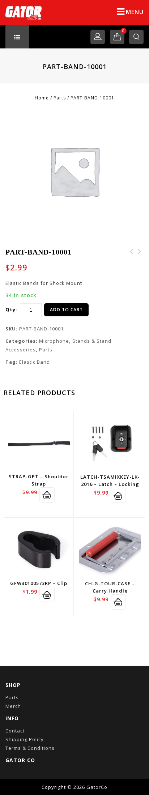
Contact (15, 730)
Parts (60, 98)
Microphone (54, 341)
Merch (13, 706)
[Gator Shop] (23, 12)
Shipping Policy (24, 739)
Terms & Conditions (30, 748)
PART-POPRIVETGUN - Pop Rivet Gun (132, 260)
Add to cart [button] (47, 495)
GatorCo (96, 787)
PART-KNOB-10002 (140, 256)
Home (42, 98)
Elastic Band (34, 362)
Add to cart (66, 310)
